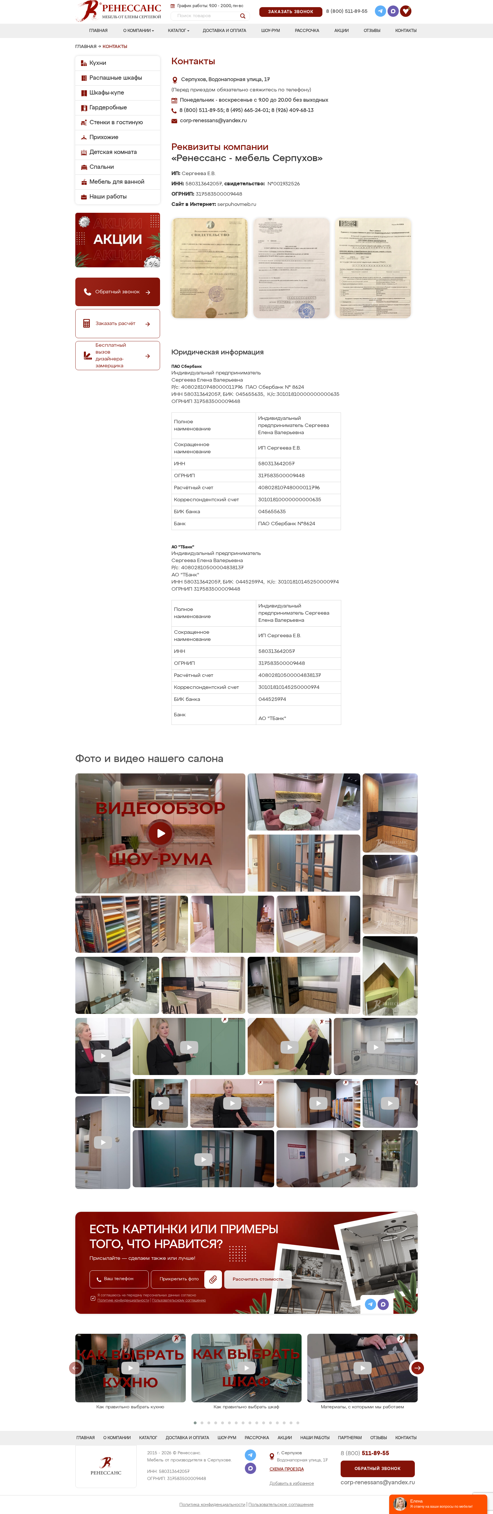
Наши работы (108, 197)
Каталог (177, 31)
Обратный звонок (378, 1469)
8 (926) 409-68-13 (346, 19)
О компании (137, 31)
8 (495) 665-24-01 (346, 4)
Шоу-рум (270, 31)
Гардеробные (108, 108)
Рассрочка (307, 31)
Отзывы (372, 31)
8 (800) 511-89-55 (346, 11)
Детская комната (113, 152)
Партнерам (350, 1438)
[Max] (393, 12)
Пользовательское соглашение (281, 1505)
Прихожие (104, 137)
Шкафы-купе (107, 93)
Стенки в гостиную (116, 122)
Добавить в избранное (292, 1484)
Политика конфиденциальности (212, 1505)
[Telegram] (380, 12)
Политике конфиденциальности (123, 1300)
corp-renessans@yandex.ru (213, 120)
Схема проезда (287, 1469)
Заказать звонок (291, 12)
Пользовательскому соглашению (179, 1300)
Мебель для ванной (117, 182)
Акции (341, 31)
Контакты (406, 31)
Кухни (98, 63)
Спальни (102, 167)
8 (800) (365, 1453)
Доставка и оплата (224, 31)
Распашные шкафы (116, 78)
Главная (98, 31)
